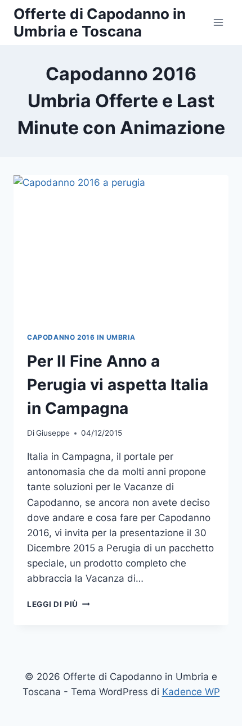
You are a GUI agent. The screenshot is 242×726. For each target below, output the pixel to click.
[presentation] (121, 246)
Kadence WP (191, 691)
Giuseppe (53, 432)
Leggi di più (58, 604)
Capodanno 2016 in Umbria (81, 337)
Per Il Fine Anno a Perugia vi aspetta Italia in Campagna (117, 384)
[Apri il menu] (218, 22)
